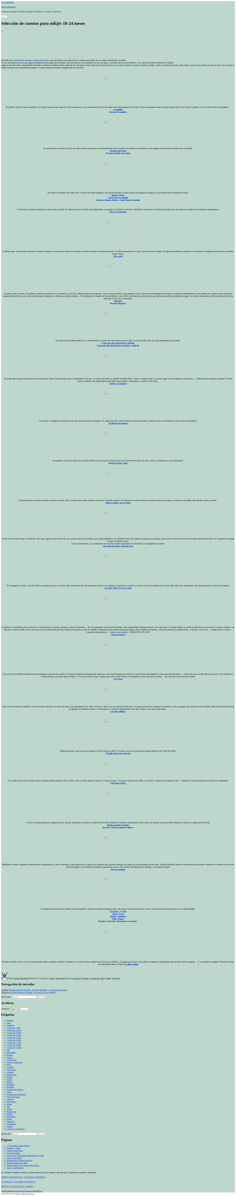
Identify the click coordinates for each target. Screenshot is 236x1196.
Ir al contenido (7, 2)
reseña (9, 1119)
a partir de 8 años (14, 1045)
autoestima (11, 1052)
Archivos (5, 1009)
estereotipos (12, 1075)
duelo (9, 1065)
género (9, 1082)
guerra (9, 1079)
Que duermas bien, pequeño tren (118, 546)
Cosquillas (118, 109)
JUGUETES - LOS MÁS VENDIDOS (18, 1182)
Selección (59, 978)
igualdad (10, 1087)
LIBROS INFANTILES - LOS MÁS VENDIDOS (23, 1177)
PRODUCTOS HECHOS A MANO (17, 1186)
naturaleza (11, 1116)
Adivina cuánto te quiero (118, 825)
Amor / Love (118, 914)
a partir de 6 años (14, 1040)
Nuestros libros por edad (17, 1163)
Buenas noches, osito (118, 463)
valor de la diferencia (16, 1129)
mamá (9, 1104)
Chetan (18, 1194)
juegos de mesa (13, 1097)
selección (116, 978)
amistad (10, 1020)
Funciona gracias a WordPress (29, 1191)
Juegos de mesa (13, 1153)
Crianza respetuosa (15, 1150)
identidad (10, 1084)
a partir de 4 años (14, 1035)
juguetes (10, 1099)
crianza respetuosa (14, 1062)
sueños (9, 1126)
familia (9, 1077)
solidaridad (11, 1124)
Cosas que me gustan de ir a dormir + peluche (118, 345)
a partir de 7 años (14, 1042)
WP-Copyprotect (28, 1194)
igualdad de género (15, 1089)
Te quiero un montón (118, 423)
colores (10, 1057)
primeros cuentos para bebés (37, 60)
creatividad (11, 1060)
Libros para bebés (14, 1158)
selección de (19, 60)
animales (10, 1025)
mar (8, 1107)
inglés (9, 1092)
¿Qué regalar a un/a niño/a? (18, 1145)
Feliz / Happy (118, 919)
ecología (10, 1067)
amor (9, 1023)
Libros (51, 978)
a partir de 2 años (97, 978)
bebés (108, 978)
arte (8, 1050)
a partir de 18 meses (80, 978)
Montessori (11, 1112)
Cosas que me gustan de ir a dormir (118, 343)
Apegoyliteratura (8, 7)
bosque (10, 1055)
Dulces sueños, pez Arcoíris (118, 503)
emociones (11, 1070)
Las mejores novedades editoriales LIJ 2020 (25, 1155)
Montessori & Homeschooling (20, 1160)
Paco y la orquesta (118, 212)
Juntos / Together (118, 916)
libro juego (11, 1102)
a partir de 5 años (14, 1038)
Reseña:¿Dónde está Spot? (118, 153)
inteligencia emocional (16, 1094)
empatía (10, 1072)
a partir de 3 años (14, 1033)
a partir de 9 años (14, 1047)
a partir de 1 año (13, 1028)
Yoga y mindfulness (15, 1168)
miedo (9, 1109)
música (10, 1114)
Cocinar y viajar (13, 1148)
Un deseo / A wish (118, 911)
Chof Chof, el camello (118, 197)
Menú (4, 16)
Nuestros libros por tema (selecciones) (23, 1165)
